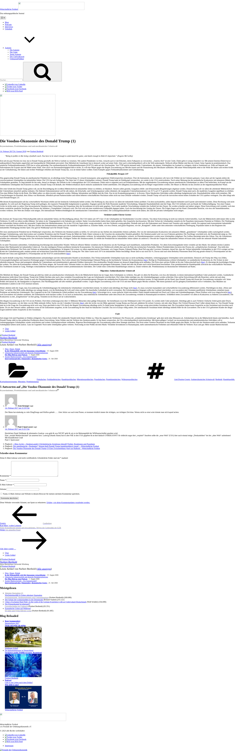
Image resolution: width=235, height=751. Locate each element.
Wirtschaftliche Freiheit (14, 710)
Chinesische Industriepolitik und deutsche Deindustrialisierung (26, 354)
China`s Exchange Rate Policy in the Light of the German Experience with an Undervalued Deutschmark (45, 602)
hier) (203, 262)
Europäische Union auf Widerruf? (18, 609)
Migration (21, 382)
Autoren (8, 48)
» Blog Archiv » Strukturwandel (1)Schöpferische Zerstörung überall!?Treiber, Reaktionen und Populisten (54, 444)
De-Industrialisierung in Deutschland (23, 651)
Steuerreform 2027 (15, 623)
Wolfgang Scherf (11, 648)
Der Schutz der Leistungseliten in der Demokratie (24, 600)
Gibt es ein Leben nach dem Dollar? (19, 682)
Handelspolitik (228, 379)
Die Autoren (14, 50)
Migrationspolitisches (85, 379)
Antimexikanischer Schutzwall (202, 379)
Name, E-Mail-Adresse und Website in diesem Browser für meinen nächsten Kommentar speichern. (41, 494)
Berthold (218, 379)
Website (3, 489)
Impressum (9, 746)
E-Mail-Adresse (7, 485)
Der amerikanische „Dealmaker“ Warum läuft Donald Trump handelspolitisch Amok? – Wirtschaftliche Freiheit (56, 446)
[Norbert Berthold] (7, 335)
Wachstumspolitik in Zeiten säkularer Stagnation (26, 595)
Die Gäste (14, 52)
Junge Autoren (15, 54)
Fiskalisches (41, 379)
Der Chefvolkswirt (17, 57)
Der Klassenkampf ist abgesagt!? (17, 605)
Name (3, 480)
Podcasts (8, 24)
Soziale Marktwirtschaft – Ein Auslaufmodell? (26, 358)
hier (68, 254)
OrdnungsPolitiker (17, 59)
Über (7, 329)
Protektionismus (32, 382)
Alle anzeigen (44, 344)
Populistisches (99, 379)
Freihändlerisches (53, 379)
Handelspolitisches (68, 379)
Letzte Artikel (10, 331)
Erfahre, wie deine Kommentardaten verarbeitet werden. (68, 502)
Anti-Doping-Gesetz (182, 379)
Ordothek (8, 29)
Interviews (9, 27)
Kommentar (5, 476)
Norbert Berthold (36, 151)
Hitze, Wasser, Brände (25, 350)
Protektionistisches (113, 379)
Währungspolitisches (129, 379)
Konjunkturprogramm (8, 382)
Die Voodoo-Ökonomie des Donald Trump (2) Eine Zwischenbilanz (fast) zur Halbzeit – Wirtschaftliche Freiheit (56, 448)
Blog (7, 22)
